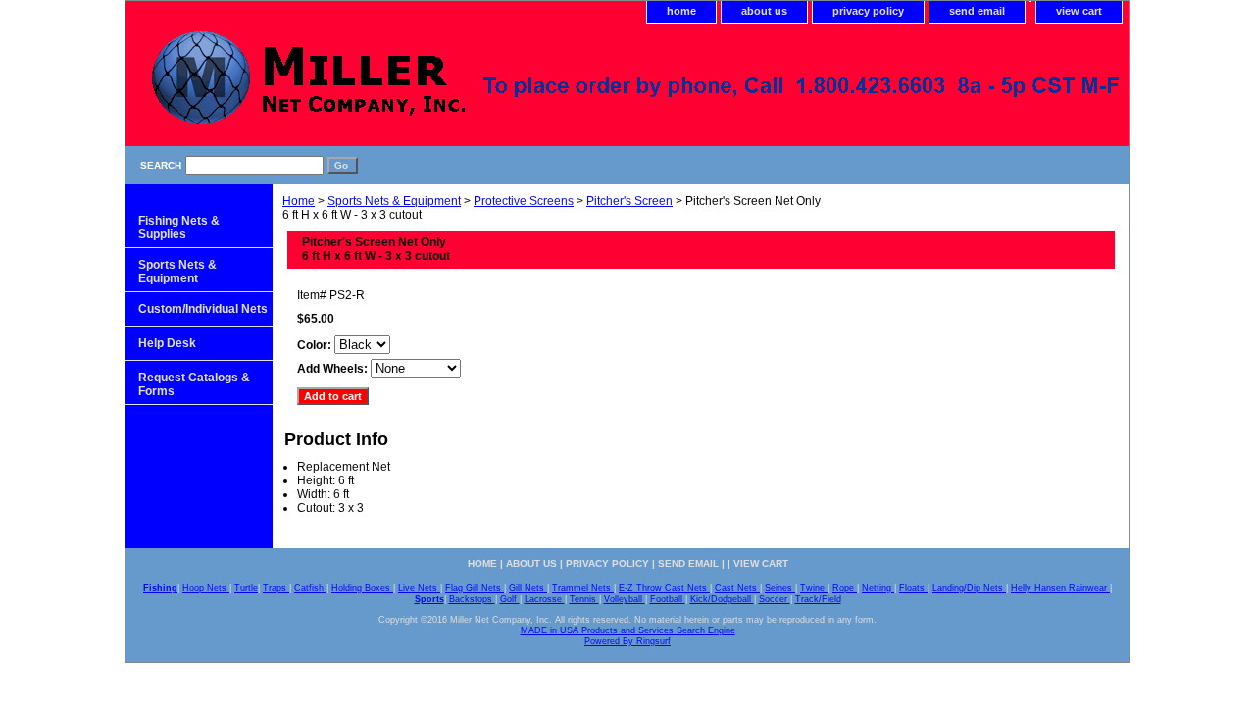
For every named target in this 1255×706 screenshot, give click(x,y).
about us (764, 11)
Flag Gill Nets (474, 588)
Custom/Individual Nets (203, 309)
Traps (276, 588)
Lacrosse (545, 599)
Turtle (246, 588)
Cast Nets (737, 588)
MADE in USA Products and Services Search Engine (628, 630)
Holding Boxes (362, 588)
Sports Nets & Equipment (394, 201)
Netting (878, 588)
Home (298, 201)
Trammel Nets (583, 588)
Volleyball (624, 599)
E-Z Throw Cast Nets (664, 588)
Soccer (774, 599)
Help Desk (167, 343)
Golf (510, 599)
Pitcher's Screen (629, 201)
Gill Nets (528, 588)
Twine (814, 588)
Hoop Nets (205, 588)
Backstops (472, 599)
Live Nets (419, 588)
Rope (844, 588)
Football (667, 599)
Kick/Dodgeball (722, 599)
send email (977, 11)
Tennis (584, 599)
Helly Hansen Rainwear (1060, 588)
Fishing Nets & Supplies (179, 227)
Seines (780, 588)
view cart (1079, 11)
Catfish (310, 588)
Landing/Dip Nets (969, 588)
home (681, 11)
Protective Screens (524, 201)
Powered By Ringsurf (627, 641)
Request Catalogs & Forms (194, 384)
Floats (913, 588)
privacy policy (868, 11)
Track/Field (818, 599)
